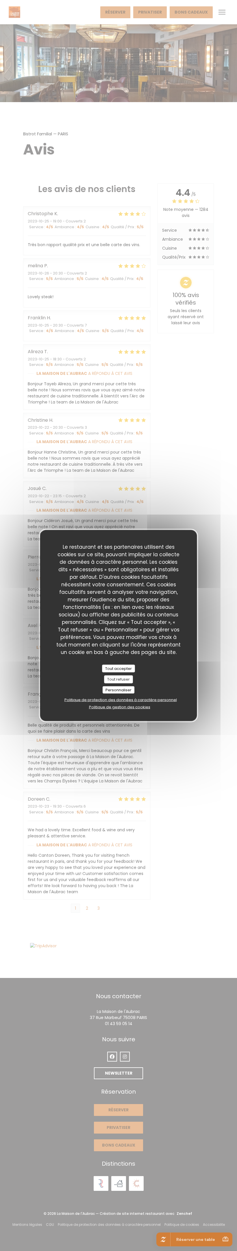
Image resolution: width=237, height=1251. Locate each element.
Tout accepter (118, 668)
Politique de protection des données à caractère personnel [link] (120, 700)
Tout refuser (118, 679)
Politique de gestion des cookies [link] (119, 707)
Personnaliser (118, 689)
